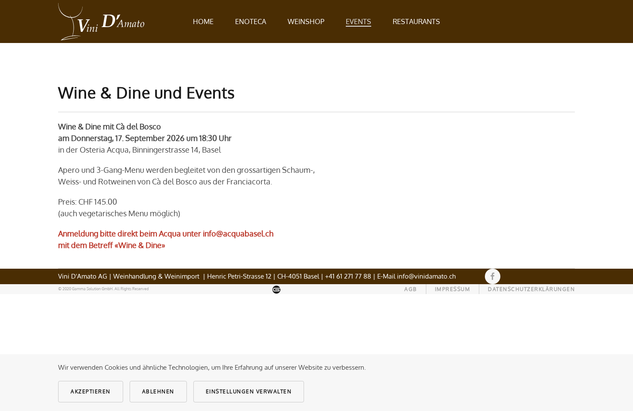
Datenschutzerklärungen (531, 289)
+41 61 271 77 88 (348, 276)
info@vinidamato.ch (426, 276)
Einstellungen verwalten (249, 391)
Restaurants (416, 21)
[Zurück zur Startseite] (101, 21)
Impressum (453, 289)
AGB (410, 289)
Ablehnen (158, 391)
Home (203, 21)
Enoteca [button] (250, 21)
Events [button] (358, 21)
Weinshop (306, 21)
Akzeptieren (91, 391)
